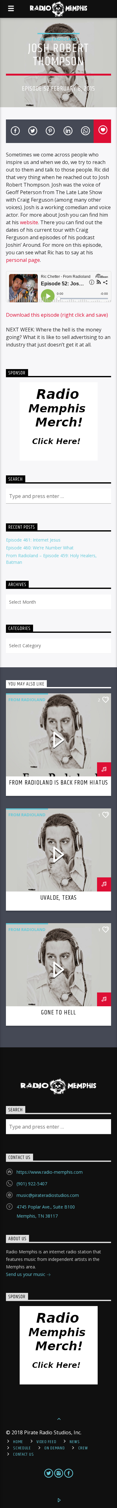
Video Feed (46, 1441)
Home (18, 1441)
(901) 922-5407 (32, 1184)
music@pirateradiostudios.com (48, 1195)
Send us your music (26, 1274)
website (29, 222)
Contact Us (23, 1454)
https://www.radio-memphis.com (50, 1172)
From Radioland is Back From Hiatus (58, 783)
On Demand (54, 1448)
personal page (23, 260)
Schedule (22, 1448)
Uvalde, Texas (58, 898)
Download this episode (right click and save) (57, 314)
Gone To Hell (58, 1013)
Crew (83, 1448)
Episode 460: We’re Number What (40, 548)
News (75, 1441)
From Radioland (58, 39)
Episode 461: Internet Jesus (33, 540)
